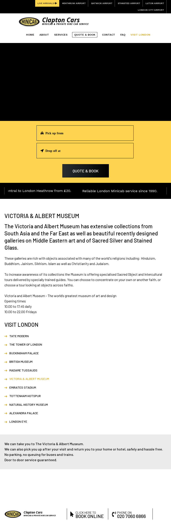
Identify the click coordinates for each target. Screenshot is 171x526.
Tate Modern (19, 336)
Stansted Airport (129, 3)
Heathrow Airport (74, 3)
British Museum (21, 361)
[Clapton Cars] (29, 21)
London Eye (18, 421)
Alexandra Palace (23, 413)
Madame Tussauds (23, 370)
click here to (89, 514)
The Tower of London (25, 344)
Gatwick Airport (101, 3)
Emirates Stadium (22, 387)
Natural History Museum (28, 404)
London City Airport (151, 10)
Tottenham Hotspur (25, 396)
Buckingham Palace (24, 353)
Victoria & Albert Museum (29, 379)
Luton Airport (155, 3)
